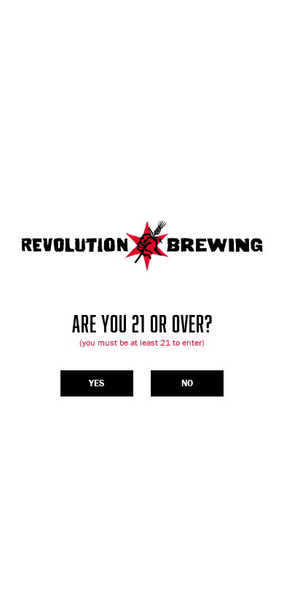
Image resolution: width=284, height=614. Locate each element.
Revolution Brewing (142, 246)
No (187, 383)
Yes (97, 383)
